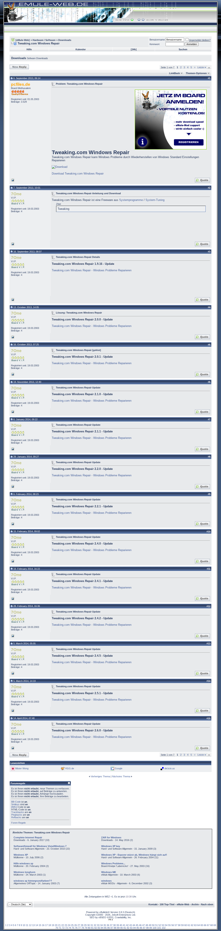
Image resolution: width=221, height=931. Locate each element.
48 (146, 925)
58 (179, 925)
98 (147, 927)
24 (69, 925)
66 (205, 925)
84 (102, 927)
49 (150, 925)
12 (30, 925)
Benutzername (157, 39)
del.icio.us (169, 768)
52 (159, 925)
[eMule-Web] (23, 40)
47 (143, 925)
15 (40, 925)
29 (85, 925)
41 (124, 925)
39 (117, 925)
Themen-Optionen (196, 73)
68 (211, 925)
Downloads (64, 40)
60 (185, 925)
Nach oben (207, 904)
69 (214, 925)
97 (144, 927)
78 (82, 927)
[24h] (134, 49)
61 (189, 925)
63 (195, 925)
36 (108, 925)
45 (137, 925)
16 (43, 925)
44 (134, 925)
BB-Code (16, 801)
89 (118, 927)
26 (75, 925)
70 (56, 927)
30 (88, 925)
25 (72, 925)
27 (78, 925)
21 (59, 925)
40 (121, 925)
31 (91, 925)
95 (137, 927)
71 (60, 927)
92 (128, 927)
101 (159, 927)
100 (154, 927)
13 (33, 925)
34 (101, 925)
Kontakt (153, 904)
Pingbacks (16, 814)
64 (198, 925)
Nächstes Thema (121, 776)
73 (66, 927)
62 (192, 925)
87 (111, 927)
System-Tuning (154, 200)
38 (114, 925)
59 (182, 925)
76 (76, 927)
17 (46, 925)
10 (24, 925)
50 (153, 925)
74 (69, 927)
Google (118, 768)
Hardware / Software (44, 40)
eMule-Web (183, 904)
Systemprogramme (131, 200)
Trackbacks (17, 812)
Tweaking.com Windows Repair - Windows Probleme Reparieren (91, 270)
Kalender (81, 49)
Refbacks (16, 817)
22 (62, 925)
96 (141, 927)
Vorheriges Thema (100, 776)
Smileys (15, 804)
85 (105, 927)
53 (163, 925)
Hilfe (29, 49)
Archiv (195, 904)
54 (166, 925)
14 (36, 925)
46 (140, 925)
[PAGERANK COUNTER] (110, 919)
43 (130, 925)
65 (201, 925)
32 (95, 925)
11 (27, 925)
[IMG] (14, 807)
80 (89, 927)
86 (108, 927)
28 (82, 925)
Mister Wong (21, 768)
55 (169, 925)
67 (208, 925)
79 (86, 927)
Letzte (201, 67)
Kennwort (154, 44)
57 (176, 925)
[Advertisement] (88, 119)
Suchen (183, 49)
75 (73, 927)
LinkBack (174, 73)
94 (134, 927)
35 (104, 925)
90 (121, 927)
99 (150, 927)
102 (164, 927)
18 (49, 925)
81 (92, 927)
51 (156, 925)
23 (66, 925)
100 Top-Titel (167, 904)
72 (63, 927)
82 (95, 927)
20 (56, 925)
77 (79, 927)
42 (127, 925)
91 (124, 927)
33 (98, 925)
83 (99, 927)
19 (53, 925)
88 (115, 927)
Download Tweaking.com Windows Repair (78, 173)
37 (111, 925)
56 (172, 925)
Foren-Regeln (18, 822)
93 (131, 927)
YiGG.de (69, 768)
